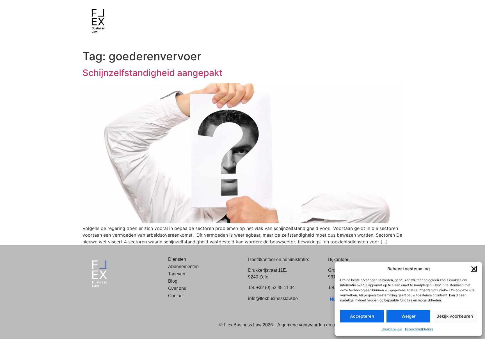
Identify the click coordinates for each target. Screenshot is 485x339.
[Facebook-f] (92, 301)
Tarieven (176, 273)
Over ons (177, 288)
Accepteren (362, 316)
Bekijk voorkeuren (454, 316)
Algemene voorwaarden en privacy (312, 324)
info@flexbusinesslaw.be (273, 298)
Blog (172, 281)
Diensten (177, 259)
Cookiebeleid (391, 329)
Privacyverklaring (419, 329)
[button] (474, 269)
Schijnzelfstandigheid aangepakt (153, 72)
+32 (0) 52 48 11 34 (275, 287)
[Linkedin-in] (105, 301)
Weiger (408, 316)
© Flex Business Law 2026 (246, 324)
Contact (176, 295)
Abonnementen (183, 266)
